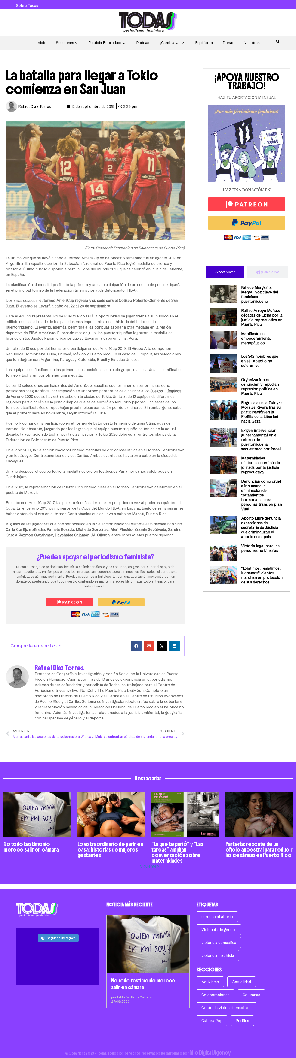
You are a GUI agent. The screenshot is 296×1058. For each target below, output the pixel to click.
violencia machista (217, 955)
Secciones (65, 42)
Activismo (210, 981)
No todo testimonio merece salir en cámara (31, 846)
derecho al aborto (217, 916)
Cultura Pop (211, 1020)
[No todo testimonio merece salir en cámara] (148, 944)
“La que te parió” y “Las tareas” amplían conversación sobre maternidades (177, 852)
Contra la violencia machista (226, 1007)
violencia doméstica (218, 942)
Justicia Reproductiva (107, 42)
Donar (228, 42)
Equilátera (204, 42)
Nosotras (252, 42)
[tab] (225, 272)
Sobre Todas (27, 5)
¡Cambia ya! (170, 42)
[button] (136, 646)
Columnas (251, 994)
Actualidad (241, 981)
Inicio (41, 42)
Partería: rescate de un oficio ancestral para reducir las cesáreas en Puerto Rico (259, 849)
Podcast (143, 42)
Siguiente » (149, 866)
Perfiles (242, 1020)
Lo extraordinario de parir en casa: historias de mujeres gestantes (110, 849)
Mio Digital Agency (210, 1052)
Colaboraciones (215, 994)
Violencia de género (218, 929)
